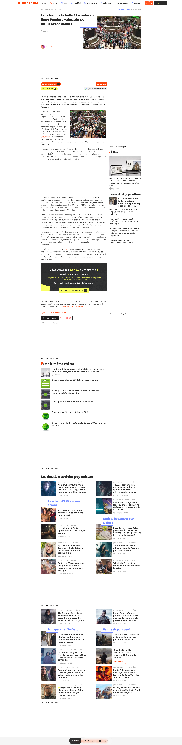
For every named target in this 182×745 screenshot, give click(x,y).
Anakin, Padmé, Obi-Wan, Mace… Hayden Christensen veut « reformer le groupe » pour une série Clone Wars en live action (71, 488)
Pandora (56, 323)
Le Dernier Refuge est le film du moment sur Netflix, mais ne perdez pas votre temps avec (72, 656)
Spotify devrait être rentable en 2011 (70, 412)
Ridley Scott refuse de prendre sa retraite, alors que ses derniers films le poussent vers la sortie (125, 617)
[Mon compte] (147, 3)
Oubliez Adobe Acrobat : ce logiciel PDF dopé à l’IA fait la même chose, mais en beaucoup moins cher (79, 370)
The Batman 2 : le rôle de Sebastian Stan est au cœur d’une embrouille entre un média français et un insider (71, 617)
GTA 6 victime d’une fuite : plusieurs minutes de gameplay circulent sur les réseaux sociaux (129, 202)
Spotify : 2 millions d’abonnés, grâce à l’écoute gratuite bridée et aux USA (75, 391)
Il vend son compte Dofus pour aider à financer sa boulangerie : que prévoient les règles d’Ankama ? (127, 531)
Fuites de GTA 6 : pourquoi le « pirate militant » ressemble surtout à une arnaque (71, 567)
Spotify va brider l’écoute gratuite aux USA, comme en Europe (79, 424)
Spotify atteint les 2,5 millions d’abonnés (72, 401)
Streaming (137, 9)
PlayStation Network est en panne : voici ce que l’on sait (122, 241)
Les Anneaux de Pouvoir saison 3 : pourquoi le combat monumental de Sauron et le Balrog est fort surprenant (124, 232)
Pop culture (125, 9)
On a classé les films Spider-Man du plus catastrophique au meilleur (124, 211)
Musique (45, 323)
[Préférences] (151, 3)
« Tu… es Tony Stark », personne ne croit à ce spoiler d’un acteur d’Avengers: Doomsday (124, 488)
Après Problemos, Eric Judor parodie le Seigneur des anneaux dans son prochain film (71, 549)
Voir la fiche (119, 661)
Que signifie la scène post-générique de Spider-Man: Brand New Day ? (124, 221)
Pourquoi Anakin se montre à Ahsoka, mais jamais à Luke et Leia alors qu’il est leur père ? (71, 674)
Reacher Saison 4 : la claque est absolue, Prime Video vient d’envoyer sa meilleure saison (71, 691)
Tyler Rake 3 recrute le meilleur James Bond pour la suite (126, 565)
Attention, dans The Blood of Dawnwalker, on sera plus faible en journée (126, 637)
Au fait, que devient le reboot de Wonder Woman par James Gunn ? (126, 548)
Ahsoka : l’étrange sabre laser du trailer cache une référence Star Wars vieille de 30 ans (126, 506)
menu (43, 3)
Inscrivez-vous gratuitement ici (72, 306)
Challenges (45, 137)
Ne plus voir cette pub (49, 79)
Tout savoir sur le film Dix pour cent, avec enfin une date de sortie (71, 512)
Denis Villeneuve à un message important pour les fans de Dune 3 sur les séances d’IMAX (126, 674)
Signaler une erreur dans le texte (53, 313)
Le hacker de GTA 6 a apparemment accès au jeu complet (72, 530)
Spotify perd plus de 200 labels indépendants (75, 380)
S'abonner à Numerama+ (72, 290)
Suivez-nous (101, 84)
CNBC (66, 249)
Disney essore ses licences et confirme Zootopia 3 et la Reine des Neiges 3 (127, 690)
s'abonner (162, 3)
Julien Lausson (52, 47)
